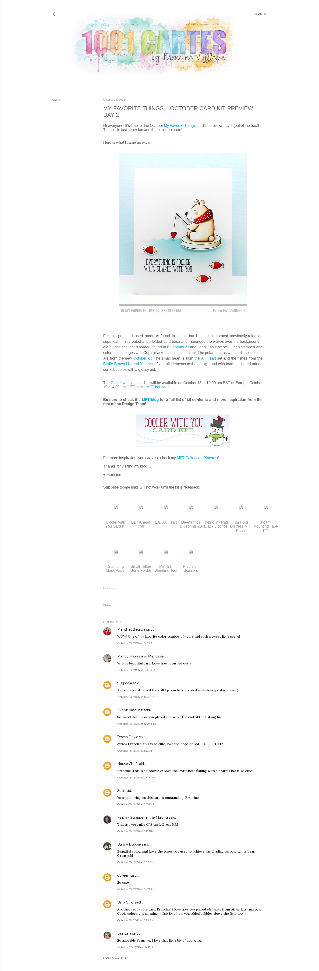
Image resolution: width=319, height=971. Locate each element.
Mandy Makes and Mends (138, 656)
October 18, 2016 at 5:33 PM (135, 862)
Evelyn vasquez (130, 710)
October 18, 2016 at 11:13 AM (135, 697)
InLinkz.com (109, 588)
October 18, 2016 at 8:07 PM (136, 889)
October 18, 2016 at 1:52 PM (135, 750)
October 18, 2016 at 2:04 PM (136, 777)
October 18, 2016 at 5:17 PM (135, 831)
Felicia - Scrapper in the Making (142, 817)
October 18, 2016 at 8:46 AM (136, 670)
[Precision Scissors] (191, 552)
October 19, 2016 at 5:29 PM (135, 920)
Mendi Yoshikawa (131, 629)
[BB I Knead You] (141, 508)
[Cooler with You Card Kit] (116, 508)
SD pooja (124, 683)
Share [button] (56, 100)
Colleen (123, 875)
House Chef (127, 764)
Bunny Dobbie (129, 844)
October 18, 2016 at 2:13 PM (135, 804)
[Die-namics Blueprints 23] (191, 508)
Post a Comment (116, 957)
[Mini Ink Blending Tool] (166, 552)
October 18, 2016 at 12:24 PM (136, 723)
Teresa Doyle (127, 737)
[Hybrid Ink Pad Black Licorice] (216, 508)
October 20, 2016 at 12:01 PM (136, 947)
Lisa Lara (124, 933)
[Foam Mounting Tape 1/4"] (266, 508)
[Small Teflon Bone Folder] (141, 552)
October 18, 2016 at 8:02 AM (136, 643)
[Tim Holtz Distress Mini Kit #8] (241, 508)
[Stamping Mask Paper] (116, 552)
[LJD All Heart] (166, 508)
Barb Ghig (125, 902)
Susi (120, 791)
